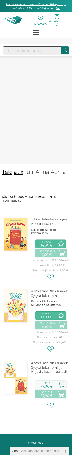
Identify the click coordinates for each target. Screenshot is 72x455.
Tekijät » (12, 171)
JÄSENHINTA (12, 201)
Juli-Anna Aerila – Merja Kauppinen (49, 219)
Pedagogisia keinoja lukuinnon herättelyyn (46, 303)
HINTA (51, 197)
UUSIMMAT (25, 197)
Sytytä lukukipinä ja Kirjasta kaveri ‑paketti (49, 370)
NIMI (38, 197)
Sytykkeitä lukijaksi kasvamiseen (43, 231)
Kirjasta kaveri (42, 224)
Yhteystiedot (36, 442)
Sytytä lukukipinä (45, 296)
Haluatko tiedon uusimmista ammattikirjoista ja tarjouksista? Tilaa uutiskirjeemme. (36, 6)
